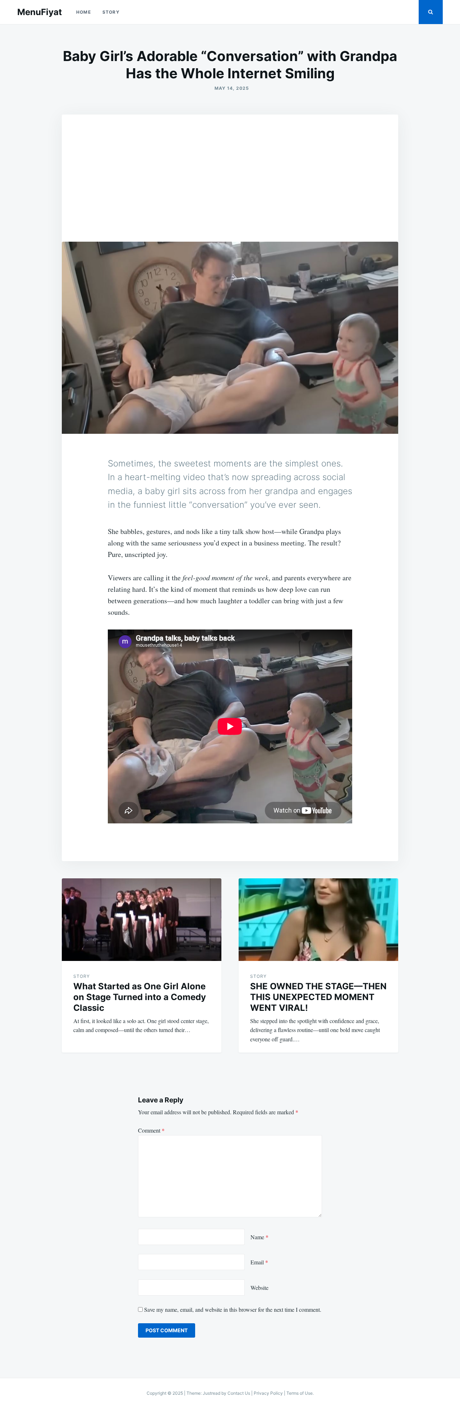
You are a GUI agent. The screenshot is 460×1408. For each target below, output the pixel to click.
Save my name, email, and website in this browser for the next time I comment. (232, 1309)
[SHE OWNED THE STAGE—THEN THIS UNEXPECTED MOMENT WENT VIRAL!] (318, 919)
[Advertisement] (230, 168)
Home (83, 12)
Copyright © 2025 (165, 1393)
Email (259, 1262)
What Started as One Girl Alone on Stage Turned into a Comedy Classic (139, 997)
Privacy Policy (268, 1393)
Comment (151, 1130)
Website (259, 1287)
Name (259, 1237)
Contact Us (238, 1393)
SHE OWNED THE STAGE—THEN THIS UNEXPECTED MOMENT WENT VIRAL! (318, 997)
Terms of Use (299, 1393)
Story (111, 12)
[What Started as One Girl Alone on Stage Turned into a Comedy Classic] (141, 919)
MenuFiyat (39, 12)
